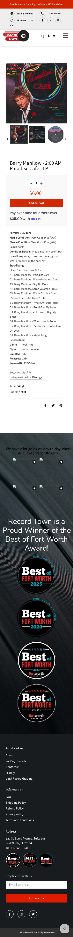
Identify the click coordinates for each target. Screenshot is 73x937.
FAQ (8, 797)
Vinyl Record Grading (19, 778)
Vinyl (21, 386)
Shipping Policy (16, 802)
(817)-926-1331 (54, 13)
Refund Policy (15, 808)
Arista (22, 392)
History (10, 773)
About (10, 755)
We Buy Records (25, 13)
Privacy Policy (14, 814)
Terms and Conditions (20, 820)
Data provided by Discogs (26, 377)
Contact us (12, 767)
